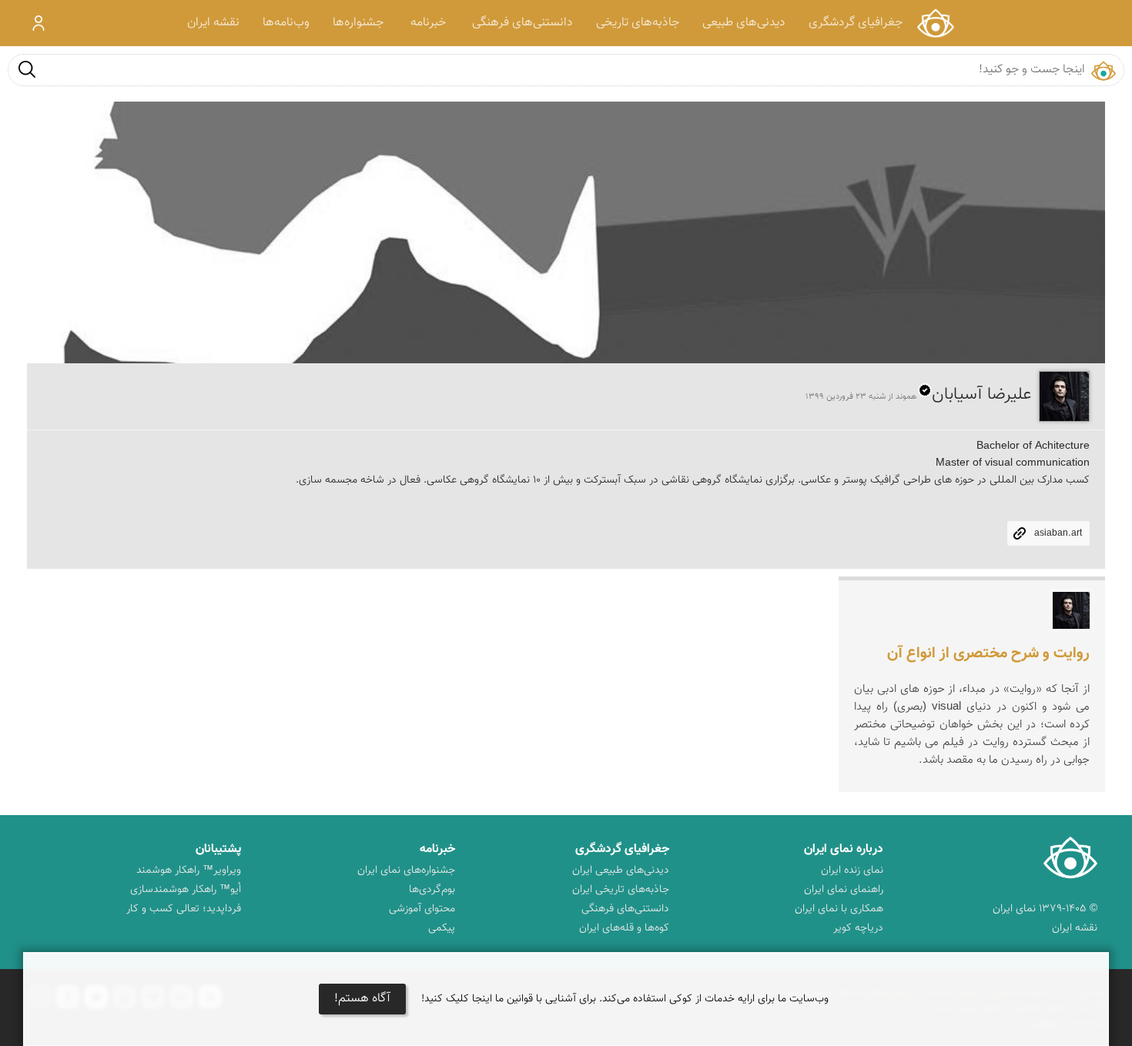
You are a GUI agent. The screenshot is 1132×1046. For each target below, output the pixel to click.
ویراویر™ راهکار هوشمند (188, 870)
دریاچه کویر (858, 928)
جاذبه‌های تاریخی (637, 22)
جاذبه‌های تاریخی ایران (620, 889)
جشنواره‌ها (358, 22)
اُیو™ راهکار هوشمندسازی (185, 889)
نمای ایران (935, 23)
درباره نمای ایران (843, 849)
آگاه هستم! (362, 998)
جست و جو (27, 69)
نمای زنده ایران (852, 870)
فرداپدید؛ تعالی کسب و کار (183, 909)
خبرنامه (428, 22)
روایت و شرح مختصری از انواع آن (988, 653)
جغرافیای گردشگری (856, 22)
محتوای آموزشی (422, 909)
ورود (39, 23)
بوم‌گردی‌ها (432, 889)
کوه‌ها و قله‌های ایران (624, 928)
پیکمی (441, 928)
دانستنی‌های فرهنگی (522, 22)
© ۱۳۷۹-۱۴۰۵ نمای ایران (1045, 909)
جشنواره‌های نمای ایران (406, 870)
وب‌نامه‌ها (286, 22)
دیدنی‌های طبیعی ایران (620, 870)
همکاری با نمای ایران (839, 909)
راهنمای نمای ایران (843, 889)
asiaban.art (1058, 533)
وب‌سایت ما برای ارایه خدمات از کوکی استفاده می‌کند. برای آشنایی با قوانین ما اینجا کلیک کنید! (625, 999)
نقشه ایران (213, 22)
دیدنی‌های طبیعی (743, 22)
